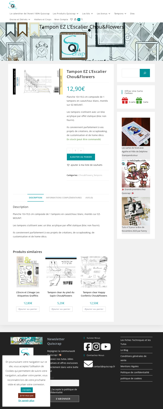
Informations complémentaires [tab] (64, 197)
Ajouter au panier (81, 157)
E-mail (50, 377)
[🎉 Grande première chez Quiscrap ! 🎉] (136, 173)
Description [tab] (35, 197)
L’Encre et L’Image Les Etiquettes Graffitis (27, 294)
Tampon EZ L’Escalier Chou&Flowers (102, 33)
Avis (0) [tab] (89, 197)
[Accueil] (45, 33)
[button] (84, 165)
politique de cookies (131, 378)
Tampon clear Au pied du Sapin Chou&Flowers (60, 294)
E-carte (131, 102)
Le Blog (124, 350)
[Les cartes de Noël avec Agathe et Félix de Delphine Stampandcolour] (136, 132)
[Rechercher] (145, 73)
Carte (145, 102)
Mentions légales (129, 366)
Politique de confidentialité (134, 372)
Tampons (98, 175)
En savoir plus (26, 400)
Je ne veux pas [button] (26, 395)
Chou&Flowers (86, 175)
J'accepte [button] (27, 389)
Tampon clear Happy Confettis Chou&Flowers (94, 294)
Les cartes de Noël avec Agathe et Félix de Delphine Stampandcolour (134, 151)
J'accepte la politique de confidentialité (62, 391)
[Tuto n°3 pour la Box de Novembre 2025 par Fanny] (136, 211)
